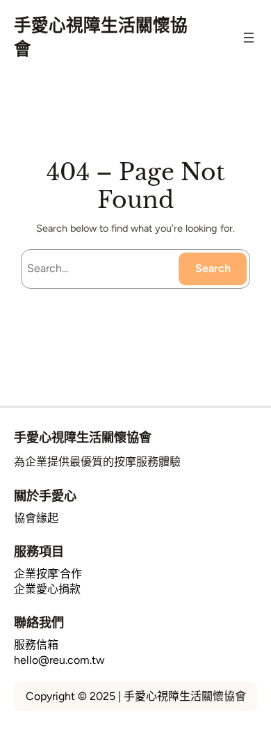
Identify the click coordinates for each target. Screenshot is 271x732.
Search (213, 268)
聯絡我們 (39, 622)
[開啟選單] (248, 37)
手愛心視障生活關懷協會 (82, 437)
